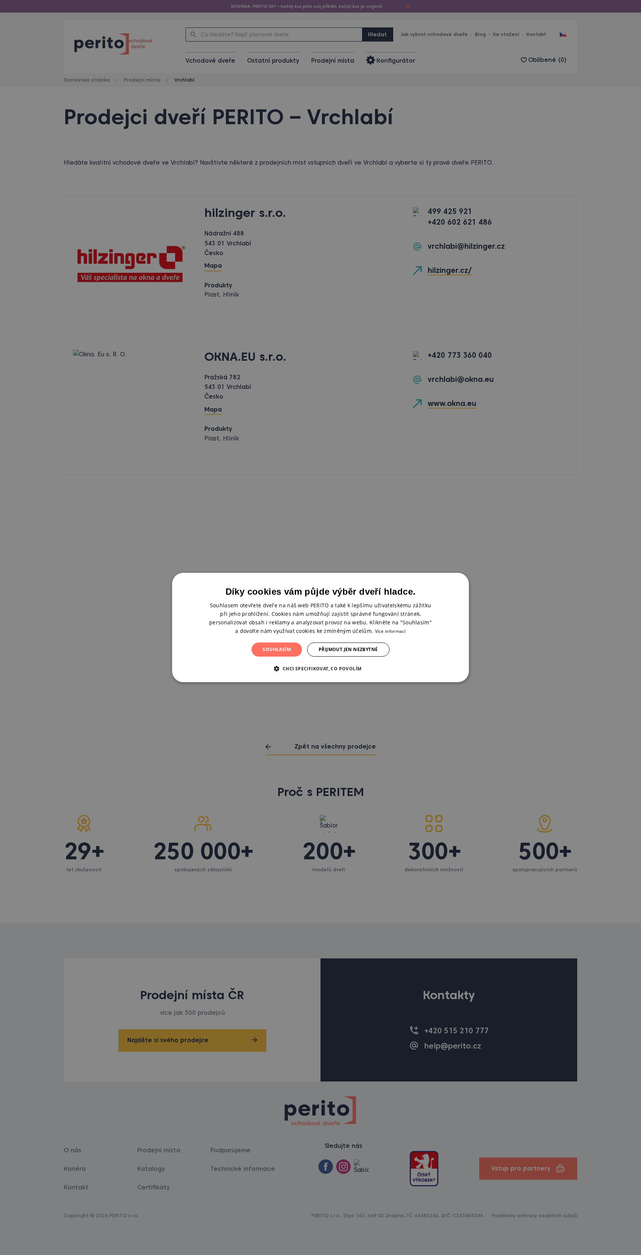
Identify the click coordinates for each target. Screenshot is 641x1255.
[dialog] (320, 628)
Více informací (390, 631)
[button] (320, 668)
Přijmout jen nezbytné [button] (348, 649)
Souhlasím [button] (277, 649)
